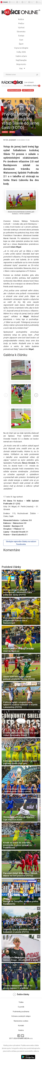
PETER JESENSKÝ (9, 140)
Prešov (21, 23)
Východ (21, 27)
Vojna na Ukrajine (21, 48)
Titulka (21, 1002)
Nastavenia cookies (21, 1021)
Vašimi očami (21, 56)
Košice (21, 19)
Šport (21, 44)
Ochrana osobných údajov (21, 1016)
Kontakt (21, 1026)
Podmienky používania (21, 1012)
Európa (21, 35)
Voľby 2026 (21, 52)
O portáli (21, 1007)
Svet (21, 40)
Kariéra (21, 1030)
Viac (21, 68)
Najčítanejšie (21, 60)
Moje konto (21, 64)
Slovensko (21, 31)
